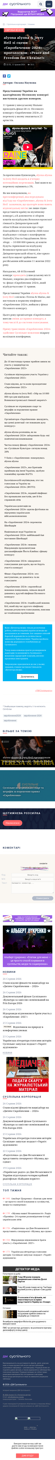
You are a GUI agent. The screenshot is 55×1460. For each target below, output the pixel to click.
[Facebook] (4, 76)
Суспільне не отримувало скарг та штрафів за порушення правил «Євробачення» (22, 410)
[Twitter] (8, 76)
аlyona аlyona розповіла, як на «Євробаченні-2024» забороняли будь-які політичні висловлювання (26, 435)
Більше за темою (17, 731)
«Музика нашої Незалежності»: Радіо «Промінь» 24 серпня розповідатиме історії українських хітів (27, 1216)
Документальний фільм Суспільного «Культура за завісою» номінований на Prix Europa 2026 (26, 1000)
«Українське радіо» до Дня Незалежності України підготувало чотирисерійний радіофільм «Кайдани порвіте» (27, 1175)
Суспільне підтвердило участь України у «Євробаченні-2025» (26, 376)
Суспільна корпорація (16, 24)
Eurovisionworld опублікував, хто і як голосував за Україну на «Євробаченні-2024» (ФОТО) (23, 483)
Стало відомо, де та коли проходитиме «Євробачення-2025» (25, 385)
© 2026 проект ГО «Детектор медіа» (17, 1395)
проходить (19, 275)
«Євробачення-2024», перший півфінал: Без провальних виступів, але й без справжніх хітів (25, 496)
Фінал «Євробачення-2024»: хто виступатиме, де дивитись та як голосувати (21, 577)
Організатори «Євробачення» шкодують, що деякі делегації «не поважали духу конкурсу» (26, 422)
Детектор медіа (27, 1269)
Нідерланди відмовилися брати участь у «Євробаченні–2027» (27, 1015)
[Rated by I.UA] (21, 1419)
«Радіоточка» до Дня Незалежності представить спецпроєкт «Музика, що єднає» (25, 1158)
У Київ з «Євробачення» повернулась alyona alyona (24, 459)
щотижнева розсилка (22, 813)
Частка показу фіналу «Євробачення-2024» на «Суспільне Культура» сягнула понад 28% (27, 448)
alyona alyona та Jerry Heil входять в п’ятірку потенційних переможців (27, 178)
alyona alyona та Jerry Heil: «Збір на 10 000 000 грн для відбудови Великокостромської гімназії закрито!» (26, 397)
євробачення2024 (12, 716)
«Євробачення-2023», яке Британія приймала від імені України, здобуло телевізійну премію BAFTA (24, 471)
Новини (31, 24)
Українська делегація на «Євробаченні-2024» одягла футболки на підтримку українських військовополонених (26, 511)
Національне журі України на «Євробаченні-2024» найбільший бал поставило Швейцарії (24, 535)
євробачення (14, 30)
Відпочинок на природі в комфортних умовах (23, 1028)
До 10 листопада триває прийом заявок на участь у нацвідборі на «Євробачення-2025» (27, 365)
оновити (43, 863)
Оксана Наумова (25, 82)
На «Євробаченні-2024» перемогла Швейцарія (23, 524)
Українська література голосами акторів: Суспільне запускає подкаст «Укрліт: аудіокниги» (27, 1044)
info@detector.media (16, 1397)
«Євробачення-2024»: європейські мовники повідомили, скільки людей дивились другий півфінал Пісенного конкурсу (24, 591)
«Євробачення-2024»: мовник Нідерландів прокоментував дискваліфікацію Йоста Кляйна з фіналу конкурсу (25, 549)
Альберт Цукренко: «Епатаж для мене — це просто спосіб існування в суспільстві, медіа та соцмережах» (27, 1201)
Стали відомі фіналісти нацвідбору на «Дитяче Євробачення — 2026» (26, 984)
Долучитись (27, 676)
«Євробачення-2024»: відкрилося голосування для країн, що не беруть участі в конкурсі (24, 564)
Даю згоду (27, 1456)
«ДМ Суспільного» (43, 690)
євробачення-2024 (32, 716)
